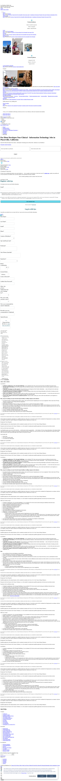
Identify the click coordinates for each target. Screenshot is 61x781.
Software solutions (14, 88)
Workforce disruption (47, 92)
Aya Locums (5, 722)
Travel (4, 12)
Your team (45, 14)
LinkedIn (4, 761)
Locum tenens (24, 92)
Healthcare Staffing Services (8, 715)
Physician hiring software (23, 96)
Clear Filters (15, 156)
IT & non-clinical (18, 32)
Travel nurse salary (26, 14)
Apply (4, 755)
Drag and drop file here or (6, 324)
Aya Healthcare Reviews (7, 718)
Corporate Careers (6, 714)
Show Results (3, 125)
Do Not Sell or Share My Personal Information (41, 765)
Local (4, 30)
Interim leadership (39, 92)
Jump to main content (4, 9)
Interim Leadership (9, 65)
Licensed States (4, 271)
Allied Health (5, 15)
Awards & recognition (37, 105)
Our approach (14, 105)
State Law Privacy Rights (27, 765)
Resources (5, 98)
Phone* (2, 231)
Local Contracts (10, 31)
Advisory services (20, 94)
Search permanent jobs (19, 36)
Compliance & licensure (34, 14)
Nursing (9, 13)
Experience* (3, 258)
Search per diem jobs (16, 34)
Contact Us (5, 713)
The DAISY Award (6, 716)
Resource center (30, 99)
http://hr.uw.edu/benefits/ (14, 595)
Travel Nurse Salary (6, 739)
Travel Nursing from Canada (8, 733)
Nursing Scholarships (7, 719)
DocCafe (44, 90)
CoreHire (27, 90)
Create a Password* (5, 276)
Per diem (4, 33)
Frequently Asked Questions (5, 144)
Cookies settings (32, 776)
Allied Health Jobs (6, 729)
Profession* (3, 245)
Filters (2, 159)
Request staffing (6, 103)
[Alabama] (4, 274)
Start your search (56, 86)
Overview (10, 14)
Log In (1, 214)
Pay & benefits (19, 14)
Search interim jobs (20, 66)
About (4, 104)
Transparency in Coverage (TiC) (9, 724)
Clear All (5, 116)
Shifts (10, 90)
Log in (1, 755)
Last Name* (3, 221)
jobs (8, 161)
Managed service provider (12, 94)
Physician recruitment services (9, 97)
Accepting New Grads (6, 123)
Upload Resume (4, 317)
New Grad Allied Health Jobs (8, 737)
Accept (42, 776)
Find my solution (24, 99)
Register (34, 34)
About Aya (10, 105)
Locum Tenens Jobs (6, 730)
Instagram (5, 760)
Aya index (18, 99)
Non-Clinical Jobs (6, 732)
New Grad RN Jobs (6, 736)
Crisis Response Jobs (7, 735)
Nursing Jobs (5, 728)
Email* (2, 187)
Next (5, 381)
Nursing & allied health (16, 92)
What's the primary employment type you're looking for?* (4, 290)
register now (46, 173)
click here (55, 413)
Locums (4, 65)
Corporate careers (25, 105)
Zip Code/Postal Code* (5, 240)
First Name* (3, 216)
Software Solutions (6, 744)
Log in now (34, 204)
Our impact (19, 105)
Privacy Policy (24, 773)
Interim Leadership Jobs (7, 731)
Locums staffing (44, 96)
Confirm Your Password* (6, 281)
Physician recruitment (7, 95)
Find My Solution (6, 749)
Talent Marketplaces (6, 745)
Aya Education (5, 723)
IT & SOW (29, 92)
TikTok (4, 763)
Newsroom (31, 105)
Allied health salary (28, 17)
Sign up (8, 113)
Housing (41, 14)
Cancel (7, 125)
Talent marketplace (12, 99)
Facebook (5, 759)
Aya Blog (4, 720)
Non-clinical (33, 92)
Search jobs (14, 14)
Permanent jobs (6, 35)
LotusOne (24, 89)
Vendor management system (34, 96)
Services (4, 91)
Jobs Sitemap (5, 738)
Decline (51, 776)
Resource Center (6, 750)
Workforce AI (48, 89)
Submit (8, 381)
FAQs (56, 14)
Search (15, 154)
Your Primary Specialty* (6, 252)
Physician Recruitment (7, 747)
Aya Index (5, 748)
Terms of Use (14, 193)
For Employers (5, 87)
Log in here (6, 379)
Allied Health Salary (7, 740)
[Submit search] (13, 754)
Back (4, 13)
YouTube (4, 762)
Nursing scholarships (51, 14)
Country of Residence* (5, 236)
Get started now (30, 201)
